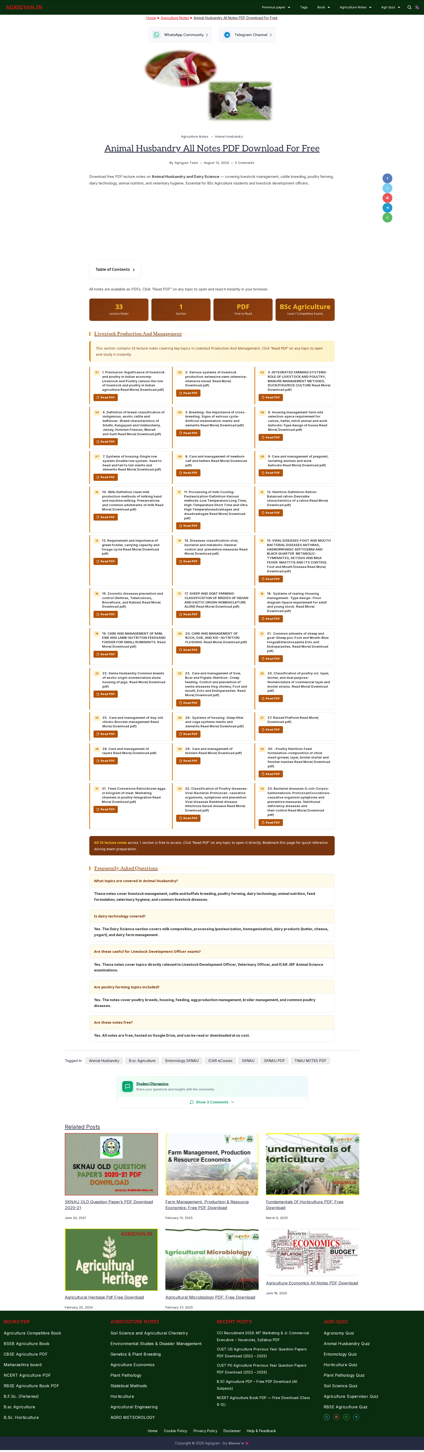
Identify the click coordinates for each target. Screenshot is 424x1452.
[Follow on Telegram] (212, 769)
